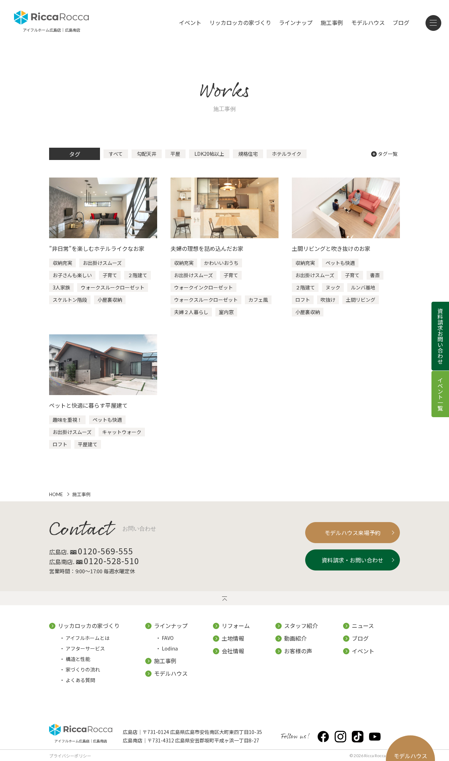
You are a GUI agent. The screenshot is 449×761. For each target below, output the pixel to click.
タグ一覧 (387, 153)
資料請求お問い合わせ (440, 336)
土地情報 (233, 638)
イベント (190, 22)
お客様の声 (298, 651)
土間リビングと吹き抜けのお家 (331, 248)
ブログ (401, 22)
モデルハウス (368, 22)
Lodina (170, 648)
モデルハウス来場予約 (352, 532)
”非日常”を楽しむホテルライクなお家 (97, 248)
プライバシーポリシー (70, 756)
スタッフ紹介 (301, 625)
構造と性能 (78, 658)
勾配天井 (146, 153)
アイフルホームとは (87, 637)
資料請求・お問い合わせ (352, 560)
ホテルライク (286, 153)
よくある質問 (80, 679)
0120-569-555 (105, 551)
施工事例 (332, 22)
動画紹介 (295, 638)
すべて (116, 153)
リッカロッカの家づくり (240, 22)
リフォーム (236, 625)
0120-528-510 (111, 561)
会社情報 (233, 651)
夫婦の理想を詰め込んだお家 (206, 248)
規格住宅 (248, 153)
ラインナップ (296, 22)
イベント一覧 (440, 394)
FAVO (168, 637)
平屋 (175, 153)
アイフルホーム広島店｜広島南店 (80, 740)
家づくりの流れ (83, 669)
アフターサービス (85, 648)
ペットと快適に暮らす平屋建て (88, 405)
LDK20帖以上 (209, 153)
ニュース (363, 625)
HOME (56, 494)
